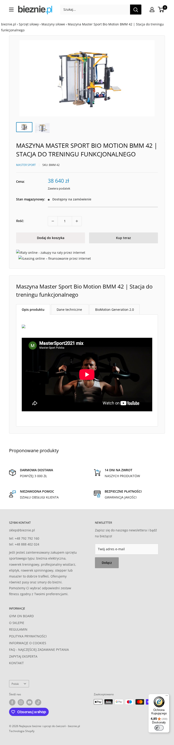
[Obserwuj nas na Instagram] (21, 702)
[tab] (33, 309)
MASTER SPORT (26, 165)
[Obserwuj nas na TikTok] (38, 702)
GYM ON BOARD (21, 616)
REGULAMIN (18, 629)
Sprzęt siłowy (29, 24)
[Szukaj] (135, 10)
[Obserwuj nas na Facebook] (12, 702)
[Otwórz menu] (11, 9)
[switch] (159, 727)
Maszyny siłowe (53, 24)
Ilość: (20, 221)
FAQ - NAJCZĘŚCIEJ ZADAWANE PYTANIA (39, 649)
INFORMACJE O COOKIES (27, 643)
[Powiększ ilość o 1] (77, 221)
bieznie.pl (8, 24)
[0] (161, 9)
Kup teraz (123, 238)
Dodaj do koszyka (50, 238)
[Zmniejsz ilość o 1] (53, 221)
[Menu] (166, 696)
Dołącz (107, 562)
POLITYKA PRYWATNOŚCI (28, 636)
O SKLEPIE (16, 623)
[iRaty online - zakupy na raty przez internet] (50, 252)
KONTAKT (16, 663)
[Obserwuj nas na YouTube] (29, 702)
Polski (15, 684)
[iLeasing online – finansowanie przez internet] (54, 258)
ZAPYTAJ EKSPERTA (23, 656)
